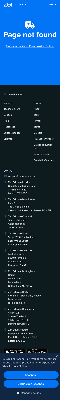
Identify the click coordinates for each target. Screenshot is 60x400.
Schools (8, 114)
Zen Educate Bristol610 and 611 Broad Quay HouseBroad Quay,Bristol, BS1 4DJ (24, 297)
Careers (38, 132)
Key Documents (42, 154)
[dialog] (30, 376)
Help (6, 120)
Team (36, 114)
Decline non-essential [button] (31, 383)
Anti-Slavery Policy (44, 138)
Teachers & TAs (12, 108)
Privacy (37, 120)
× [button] (56, 356)
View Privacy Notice (14, 366)
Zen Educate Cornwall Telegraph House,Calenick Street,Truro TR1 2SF (20, 222)
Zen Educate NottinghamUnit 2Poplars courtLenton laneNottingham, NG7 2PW (21, 279)
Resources (9, 126)
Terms (37, 126)
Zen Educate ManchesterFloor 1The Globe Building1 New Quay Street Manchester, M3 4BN (29, 205)
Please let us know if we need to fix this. (30, 46)
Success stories (12, 132)
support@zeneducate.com (22, 176)
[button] (30, 393)
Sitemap (8, 138)
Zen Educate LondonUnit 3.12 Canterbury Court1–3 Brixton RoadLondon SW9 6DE (22, 188)
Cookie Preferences (44, 160)
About (37, 108)
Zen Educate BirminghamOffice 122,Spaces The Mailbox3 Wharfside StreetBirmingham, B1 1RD (21, 316)
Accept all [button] (31, 374)
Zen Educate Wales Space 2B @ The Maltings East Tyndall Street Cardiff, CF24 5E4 (21, 239)
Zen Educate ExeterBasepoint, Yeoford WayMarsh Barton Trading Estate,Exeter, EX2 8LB (23, 335)
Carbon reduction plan (43, 146)
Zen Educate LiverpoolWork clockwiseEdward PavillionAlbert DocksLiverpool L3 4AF (20, 258)
